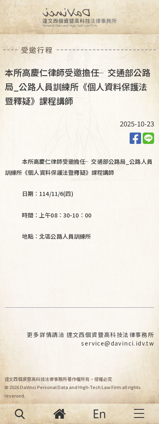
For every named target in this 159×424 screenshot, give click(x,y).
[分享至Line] (148, 137)
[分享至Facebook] (135, 137)
